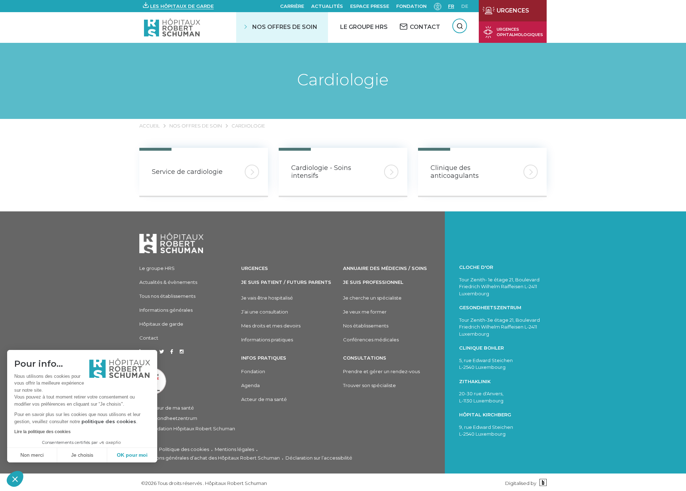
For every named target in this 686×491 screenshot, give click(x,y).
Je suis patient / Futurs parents (286, 282)
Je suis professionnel (373, 282)
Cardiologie (343, 79)
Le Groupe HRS (364, 27)
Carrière (292, 6)
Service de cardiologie (187, 172)
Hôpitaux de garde (161, 324)
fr (451, 6)
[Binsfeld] (542, 483)
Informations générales (166, 310)
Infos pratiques (263, 358)
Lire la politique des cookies (42, 431)
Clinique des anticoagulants (455, 172)
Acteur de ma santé (171, 408)
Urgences (254, 268)
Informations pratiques (267, 339)
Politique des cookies (184, 449)
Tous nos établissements (167, 296)
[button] (15, 478)
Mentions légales (234, 449)
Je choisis (82, 455)
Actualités (327, 6)
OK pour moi (132, 455)
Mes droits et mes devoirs (270, 326)
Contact (148, 338)
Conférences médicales (371, 339)
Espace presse (369, 6)
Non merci (32, 455)
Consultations (364, 358)
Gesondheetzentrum (172, 418)
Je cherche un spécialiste (372, 298)
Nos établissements (365, 326)
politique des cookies (108, 421)
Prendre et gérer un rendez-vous (381, 371)
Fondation (411, 6)
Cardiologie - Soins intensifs (321, 172)
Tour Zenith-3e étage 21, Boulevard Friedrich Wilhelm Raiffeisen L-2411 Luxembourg (499, 327)
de (464, 6)
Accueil (149, 126)
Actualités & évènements (168, 282)
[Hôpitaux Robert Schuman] (171, 243)
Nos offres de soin (284, 27)
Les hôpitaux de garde (182, 6)
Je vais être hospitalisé (267, 298)
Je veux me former (365, 312)
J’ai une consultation (264, 312)
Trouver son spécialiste (369, 385)
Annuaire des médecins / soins (385, 268)
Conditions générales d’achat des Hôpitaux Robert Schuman (209, 458)
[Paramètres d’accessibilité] (438, 6)
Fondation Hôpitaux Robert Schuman (191, 428)
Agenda (250, 385)
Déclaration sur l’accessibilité (318, 458)
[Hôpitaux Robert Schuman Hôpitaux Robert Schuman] (172, 27)
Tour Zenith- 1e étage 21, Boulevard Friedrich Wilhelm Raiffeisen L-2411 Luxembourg (499, 286)
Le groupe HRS (157, 268)
